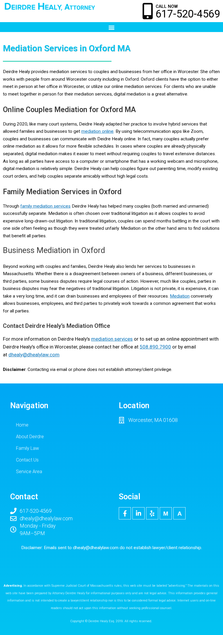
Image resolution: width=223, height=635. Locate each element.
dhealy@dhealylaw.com (95, 547)
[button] (111, 27)
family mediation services (45, 206)
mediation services (112, 339)
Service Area (29, 471)
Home (22, 425)
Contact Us (27, 460)
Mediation (180, 296)
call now (167, 6)
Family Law (27, 448)
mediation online (97, 131)
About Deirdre (30, 436)
